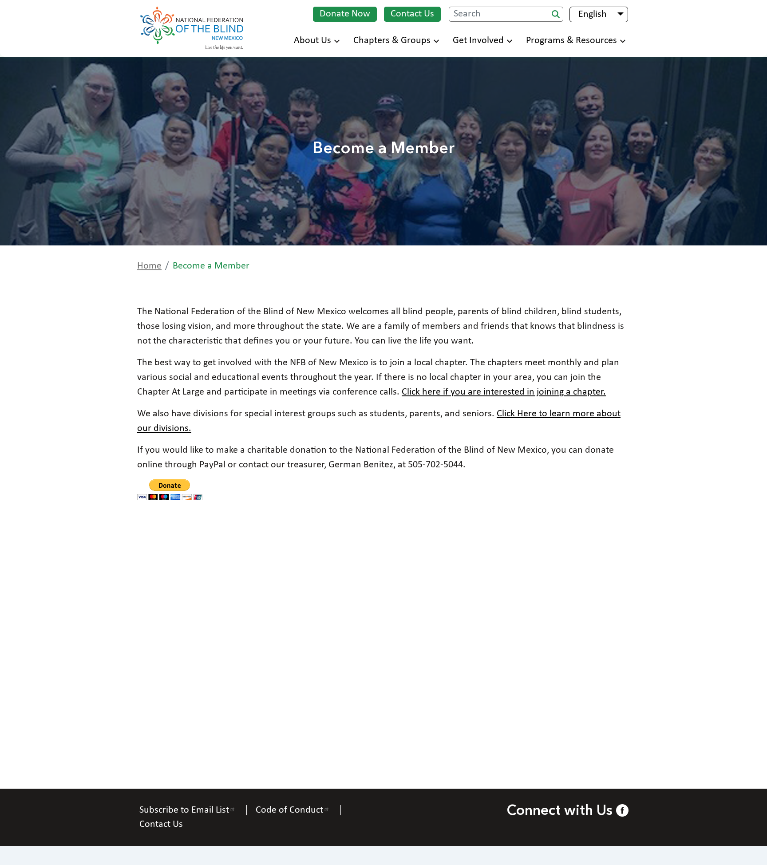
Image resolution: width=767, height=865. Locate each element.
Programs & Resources (571, 41)
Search (555, 14)
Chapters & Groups (392, 41)
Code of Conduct (289, 810)
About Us (312, 41)
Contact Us (412, 14)
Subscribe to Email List (184, 810)
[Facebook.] (622, 810)
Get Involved (478, 41)
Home (149, 266)
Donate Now (345, 14)
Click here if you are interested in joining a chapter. (504, 392)
